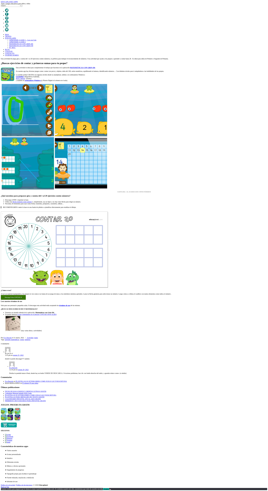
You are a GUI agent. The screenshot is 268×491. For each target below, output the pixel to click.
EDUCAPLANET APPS (9, 2)
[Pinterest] (6, 19)
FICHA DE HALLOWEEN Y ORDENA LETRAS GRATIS (25, 391)
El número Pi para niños (30, 383)
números (27, 340)
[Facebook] (6, 15)
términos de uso (64, 305)
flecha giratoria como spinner (22, 202)
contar (22, 340)
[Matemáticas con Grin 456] (4, 420)
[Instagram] (7, 31)
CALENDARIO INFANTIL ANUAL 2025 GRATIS (23, 399)
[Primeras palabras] (17, 413)
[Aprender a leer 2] (11, 413)
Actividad (30, 338)
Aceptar (106, 489)
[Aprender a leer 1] (4, 413)
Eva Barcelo (8, 338)
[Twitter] (6, 11)
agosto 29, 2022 (23, 370)
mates (36, 338)
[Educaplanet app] (9, 427)
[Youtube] (6, 23)
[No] (110, 489)
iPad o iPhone (20, 78)
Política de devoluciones (24, 485)
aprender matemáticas (12, 340)
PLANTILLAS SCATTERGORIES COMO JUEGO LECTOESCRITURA (41, 381)
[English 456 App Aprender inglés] (17, 420)
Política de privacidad (8, 485)
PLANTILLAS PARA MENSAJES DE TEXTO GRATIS (24, 397)
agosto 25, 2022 (18, 355)
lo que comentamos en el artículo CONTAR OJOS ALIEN (37, 314)
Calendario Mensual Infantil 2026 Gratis (18, 393)
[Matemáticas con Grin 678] (10, 420)
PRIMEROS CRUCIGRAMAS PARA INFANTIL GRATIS (25, 401)
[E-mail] (6, 27)
